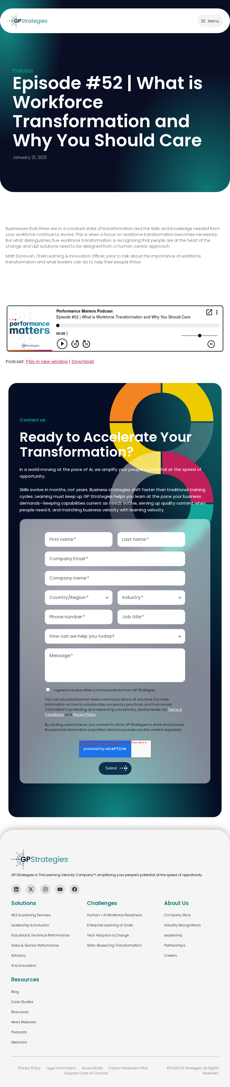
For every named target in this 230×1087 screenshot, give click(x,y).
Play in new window (47, 361)
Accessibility (92, 1068)
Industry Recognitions (182, 925)
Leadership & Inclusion (30, 925)
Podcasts (23, 71)
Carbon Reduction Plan (128, 1068)
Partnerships (174, 945)
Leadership (173, 935)
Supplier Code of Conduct (86, 1073)
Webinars (19, 1042)
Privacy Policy (84, 714)
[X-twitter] (31, 889)
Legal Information (61, 1068)
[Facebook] (75, 889)
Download (83, 361)
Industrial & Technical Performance (40, 935)
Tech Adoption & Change (108, 935)
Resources (20, 1011)
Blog (15, 991)
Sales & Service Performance (35, 945)
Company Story (177, 915)
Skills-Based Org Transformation (114, 945)
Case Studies (22, 1001)
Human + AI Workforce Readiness (114, 915)
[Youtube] (60, 889)
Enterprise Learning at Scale (110, 925)
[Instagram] (45, 889)
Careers (170, 955)
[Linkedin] (16, 889)
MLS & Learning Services (31, 915)
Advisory (18, 955)
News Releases (23, 1022)
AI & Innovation (23, 965)
